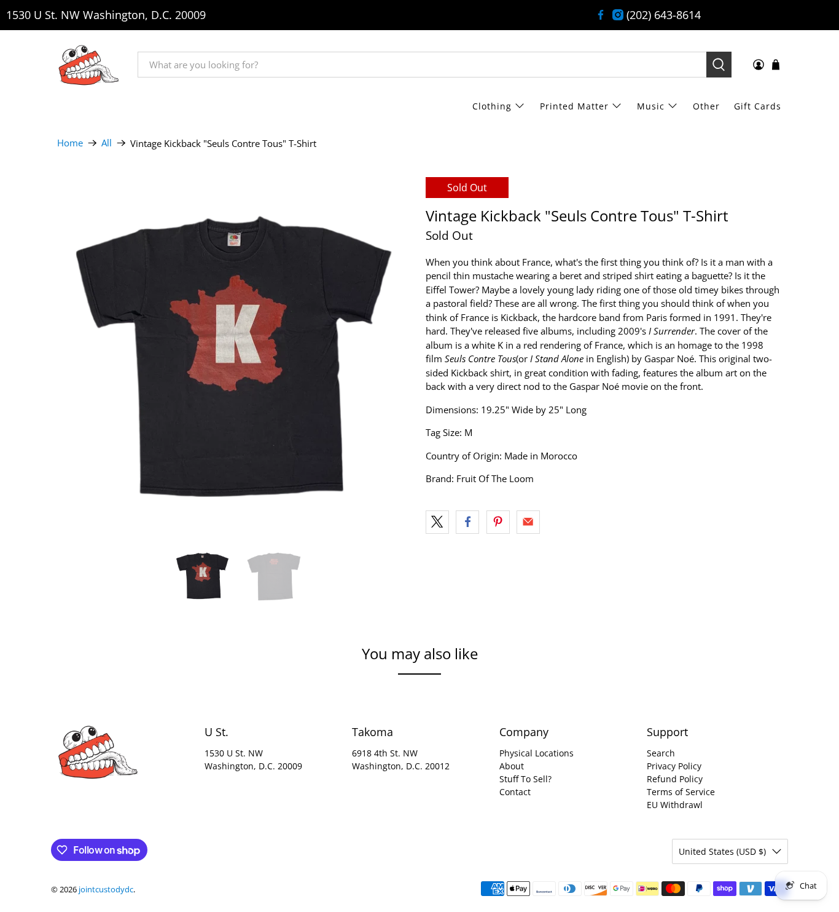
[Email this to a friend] (528, 522)
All (106, 143)
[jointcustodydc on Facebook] (600, 14)
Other (706, 106)
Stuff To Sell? (525, 779)
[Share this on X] (437, 522)
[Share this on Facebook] (467, 522)
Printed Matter (574, 106)
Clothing (492, 106)
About (511, 766)
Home (70, 143)
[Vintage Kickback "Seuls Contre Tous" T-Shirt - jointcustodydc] (235, 355)
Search (661, 753)
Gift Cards (757, 106)
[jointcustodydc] (88, 64)
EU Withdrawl (675, 805)
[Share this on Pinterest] (498, 522)
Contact (515, 792)
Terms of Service (681, 792)
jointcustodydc (106, 889)
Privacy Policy (674, 766)
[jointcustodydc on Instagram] (617, 14)
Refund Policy (675, 779)
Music (651, 106)
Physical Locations (536, 753)
